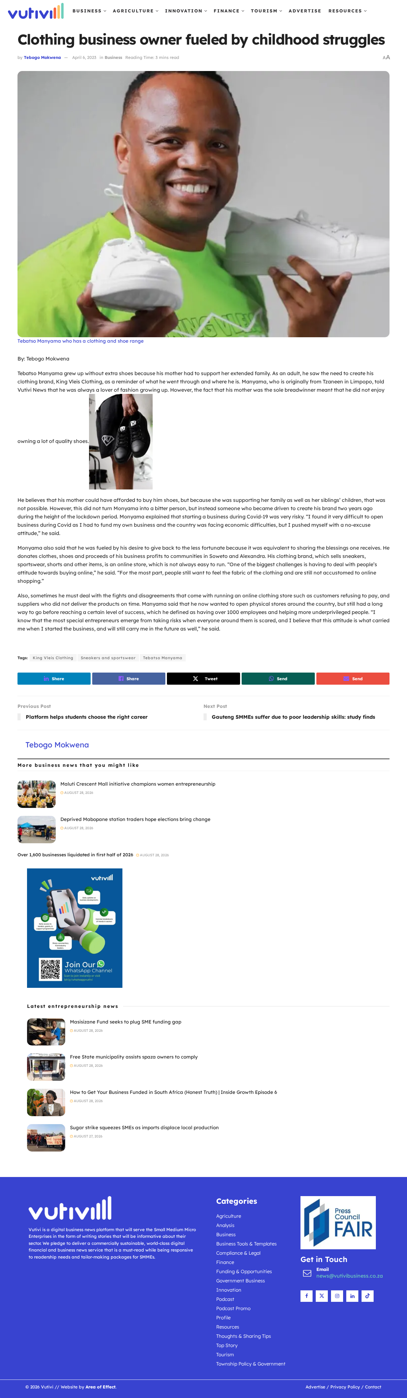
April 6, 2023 (84, 57)
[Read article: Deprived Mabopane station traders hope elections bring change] (36, 829)
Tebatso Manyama (163, 657)
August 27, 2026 (87, 1136)
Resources (345, 11)
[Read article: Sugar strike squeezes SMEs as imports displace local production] (46, 1138)
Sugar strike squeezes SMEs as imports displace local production (144, 1127)
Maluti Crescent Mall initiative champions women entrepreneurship (137, 784)
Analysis (225, 1225)
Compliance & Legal (238, 1253)
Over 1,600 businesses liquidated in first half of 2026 (75, 855)
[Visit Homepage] (36, 11)
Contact (373, 1386)
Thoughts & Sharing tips (243, 1336)
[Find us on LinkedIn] (352, 1296)
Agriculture (133, 11)
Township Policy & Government (251, 1364)
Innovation (184, 11)
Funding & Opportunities (244, 1271)
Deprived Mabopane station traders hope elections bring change (135, 819)
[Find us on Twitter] (322, 1296)
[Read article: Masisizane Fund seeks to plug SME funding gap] (46, 1032)
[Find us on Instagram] (337, 1296)
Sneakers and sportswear (108, 657)
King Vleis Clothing (53, 657)
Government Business (240, 1281)
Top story (227, 1345)
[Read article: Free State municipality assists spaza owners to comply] (46, 1067)
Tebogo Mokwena (42, 57)
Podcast (225, 1299)
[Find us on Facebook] (306, 1296)
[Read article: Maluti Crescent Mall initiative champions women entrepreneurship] (36, 794)
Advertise (305, 11)
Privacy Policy (345, 1386)
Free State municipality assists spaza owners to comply (134, 1057)
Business (87, 11)
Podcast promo (233, 1308)
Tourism (264, 11)
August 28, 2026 (78, 792)
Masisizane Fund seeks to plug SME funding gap (125, 1022)
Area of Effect (100, 1386)
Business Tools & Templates (246, 1244)
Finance (227, 11)
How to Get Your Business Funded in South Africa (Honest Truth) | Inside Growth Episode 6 (173, 1092)
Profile (223, 1318)
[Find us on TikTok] (368, 1296)
